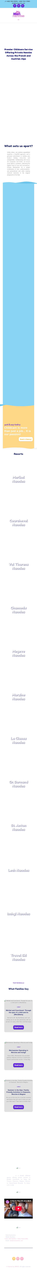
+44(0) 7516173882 (22, 1238)
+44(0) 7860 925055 (12, 1)
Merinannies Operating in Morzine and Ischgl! (18, 1051)
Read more (19, 1027)
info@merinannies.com (16, 1240)
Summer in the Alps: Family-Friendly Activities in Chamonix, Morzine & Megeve (18, 1092)
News (18, 1007)
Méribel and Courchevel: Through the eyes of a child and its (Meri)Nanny (18, 1012)
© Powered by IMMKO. (13, 1266)
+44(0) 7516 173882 (24, 1)
